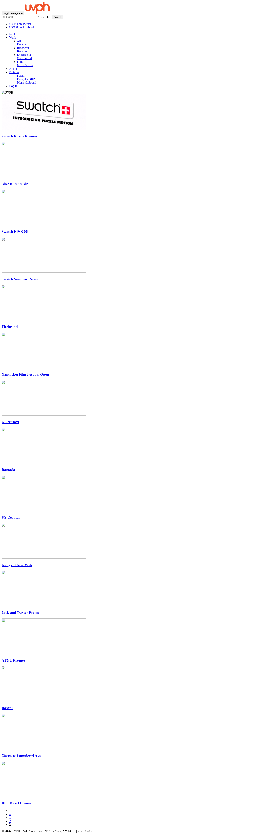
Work (12, 37)
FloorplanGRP (26, 79)
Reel (12, 34)
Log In (13, 86)
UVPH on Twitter (20, 24)
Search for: (44, 17)
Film (20, 61)
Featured (22, 44)
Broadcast (23, 47)
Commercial (24, 58)
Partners (14, 72)
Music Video (25, 65)
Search (57, 17)
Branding (22, 51)
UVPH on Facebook (21, 27)
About (13, 68)
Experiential (24, 54)
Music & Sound (26, 82)
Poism (20, 75)
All (19, 41)
